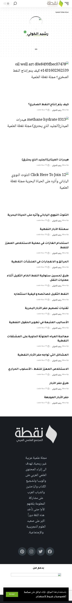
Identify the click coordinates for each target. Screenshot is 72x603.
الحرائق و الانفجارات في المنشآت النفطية (40, 261)
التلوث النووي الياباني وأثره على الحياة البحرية (38, 215)
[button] (12, 594)
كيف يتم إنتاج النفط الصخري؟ (48, 104)
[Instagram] (31, 551)
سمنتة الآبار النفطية (54, 229)
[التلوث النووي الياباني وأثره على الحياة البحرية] (36, 192)
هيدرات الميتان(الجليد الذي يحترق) (45, 159)
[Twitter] (41, 551)
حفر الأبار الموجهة (56, 397)
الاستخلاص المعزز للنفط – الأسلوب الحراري (38, 369)
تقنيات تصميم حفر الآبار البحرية (47, 308)
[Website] (36, 49)
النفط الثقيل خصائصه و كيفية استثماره (41, 294)
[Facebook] (50, 551)
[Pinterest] (22, 551)
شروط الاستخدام (44, 596)
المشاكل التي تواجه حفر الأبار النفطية (43, 355)
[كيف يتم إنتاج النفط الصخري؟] (36, 81)
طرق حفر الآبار (59, 383)
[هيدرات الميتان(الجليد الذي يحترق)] (36, 136)
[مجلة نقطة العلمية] (55, 3)
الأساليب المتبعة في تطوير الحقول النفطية (39, 322)
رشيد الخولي (57, 110)
